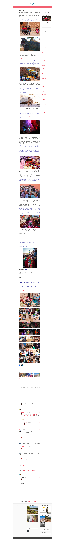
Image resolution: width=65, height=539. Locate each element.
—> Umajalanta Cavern (25, 291)
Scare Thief (23, 465)
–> (29, 280)
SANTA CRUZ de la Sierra (44, 102)
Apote (42, 52)
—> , (30, 116)
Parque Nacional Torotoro (23, 383)
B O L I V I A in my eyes (32, 3)
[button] (22, 311)
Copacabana (43, 65)
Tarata (42, 107)
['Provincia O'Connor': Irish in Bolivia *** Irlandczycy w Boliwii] (48, 519)
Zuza (19, 397)
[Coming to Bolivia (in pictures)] (42, 525)
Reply (39, 397)
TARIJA (42, 109)
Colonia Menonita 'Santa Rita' (45, 63)
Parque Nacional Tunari (44, 86)
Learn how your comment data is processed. (33, 501)
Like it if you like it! (20, 505)
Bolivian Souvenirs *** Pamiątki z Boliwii (46, 24)
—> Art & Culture (43, 42)
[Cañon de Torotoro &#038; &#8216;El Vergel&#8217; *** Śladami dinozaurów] (22, 375)
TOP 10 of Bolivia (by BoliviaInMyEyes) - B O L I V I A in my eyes (28, 470)
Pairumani (43, 83)
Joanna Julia (20, 429)
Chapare (43, 57)
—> (22, 111)
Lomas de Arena (43, 81)
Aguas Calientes (43, 50)
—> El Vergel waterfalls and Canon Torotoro (26, 290)
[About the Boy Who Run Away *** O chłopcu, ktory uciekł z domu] (42, 519)
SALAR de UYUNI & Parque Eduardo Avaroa (46, 94)
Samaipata (43, 96)
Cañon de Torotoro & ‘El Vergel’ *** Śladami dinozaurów (22, 378)
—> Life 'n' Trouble (44, 47)
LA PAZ (42, 76)
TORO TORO (27, 383)
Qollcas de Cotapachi (44, 91)
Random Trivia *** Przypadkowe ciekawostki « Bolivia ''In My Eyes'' (29, 395)
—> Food (43, 44)
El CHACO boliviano (44, 68)
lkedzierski (20, 407)
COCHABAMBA (43, 60)
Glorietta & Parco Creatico (44, 70)
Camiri (42, 55)
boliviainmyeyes (22, 402)
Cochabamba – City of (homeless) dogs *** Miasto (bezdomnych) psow (35, 387)
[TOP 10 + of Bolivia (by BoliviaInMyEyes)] (29, 375)
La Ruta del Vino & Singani (44, 78)
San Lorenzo (43, 99)
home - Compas (23, 392)
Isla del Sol (43, 73)
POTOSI (43, 89)
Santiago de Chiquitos (44, 104)
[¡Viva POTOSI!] (37, 375)
